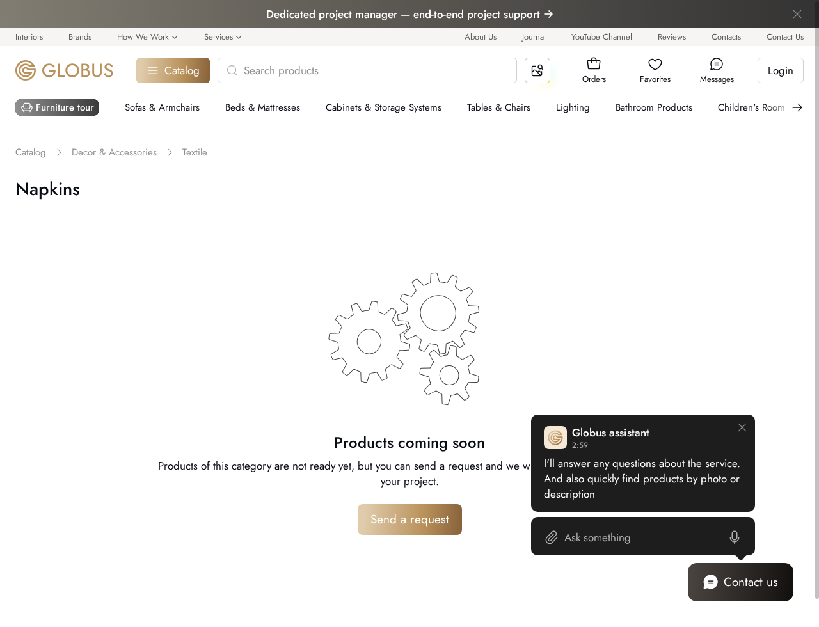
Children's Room (751, 107)
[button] (593, 64)
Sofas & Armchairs (162, 107)
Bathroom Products (654, 107)
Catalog (182, 70)
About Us (481, 37)
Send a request (409, 519)
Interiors (29, 37)
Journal (534, 37)
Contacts (726, 37)
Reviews (672, 37)
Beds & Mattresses (262, 107)
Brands (79, 37)
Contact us (751, 582)
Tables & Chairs (498, 107)
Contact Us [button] (785, 37)
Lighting (573, 107)
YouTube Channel (601, 37)
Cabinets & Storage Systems (383, 107)
